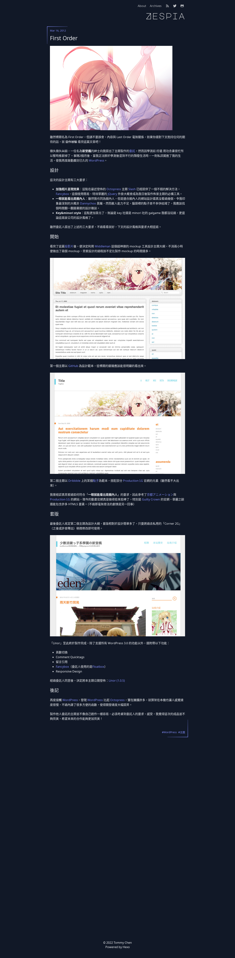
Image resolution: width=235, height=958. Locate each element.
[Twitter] (175, 6)
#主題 (181, 732)
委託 (132, 151)
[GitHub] (182, 6)
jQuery (112, 194)
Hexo (126, 947)
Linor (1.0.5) (117, 681)
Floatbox (98, 667)
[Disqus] (117, 780)
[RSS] (167, 6)
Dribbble (74, 481)
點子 (96, 481)
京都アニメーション (160, 495)
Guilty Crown (151, 499)
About (142, 6)
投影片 (69, 246)
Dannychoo (88, 203)
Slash (132, 189)
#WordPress (169, 732)
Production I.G (133, 481)
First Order (63, 38)
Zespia (165, 16)
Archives (156, 6)
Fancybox (62, 194)
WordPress (96, 160)
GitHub (73, 366)
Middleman (103, 246)
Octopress (113, 189)
